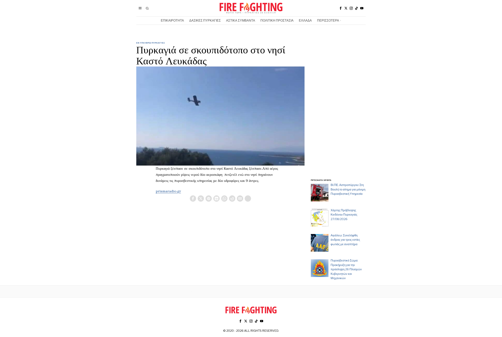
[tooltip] (340, 8)
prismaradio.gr (168, 191)
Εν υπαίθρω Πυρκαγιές (150, 43)
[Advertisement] (338, 112)
